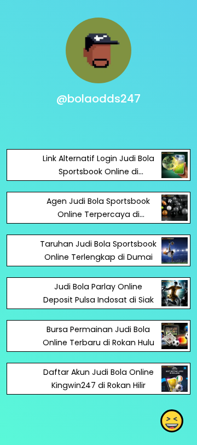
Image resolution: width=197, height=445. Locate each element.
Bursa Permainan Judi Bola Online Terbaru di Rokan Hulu (98, 336)
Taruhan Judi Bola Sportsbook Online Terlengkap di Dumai (98, 250)
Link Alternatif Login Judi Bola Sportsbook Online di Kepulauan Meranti (98, 171)
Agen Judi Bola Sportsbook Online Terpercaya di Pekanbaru (98, 214)
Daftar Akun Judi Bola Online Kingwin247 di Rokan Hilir (98, 379)
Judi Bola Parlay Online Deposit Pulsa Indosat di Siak (98, 293)
